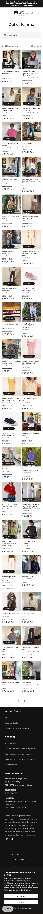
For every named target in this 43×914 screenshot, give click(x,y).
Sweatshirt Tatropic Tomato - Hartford (9, 505)
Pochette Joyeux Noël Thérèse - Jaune (10, 325)
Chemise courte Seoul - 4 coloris (11, 72)
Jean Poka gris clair (9, 469)
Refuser (21, 902)
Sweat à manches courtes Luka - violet (30, 470)
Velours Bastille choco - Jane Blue (11, 289)
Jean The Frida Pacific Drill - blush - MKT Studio (30, 363)
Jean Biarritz (27, 144)
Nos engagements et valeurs (18, 754)
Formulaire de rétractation (17, 728)
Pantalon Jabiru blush (10, 683)
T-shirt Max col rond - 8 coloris (11, 145)
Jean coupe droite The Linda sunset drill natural (11, 578)
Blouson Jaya (27, 577)
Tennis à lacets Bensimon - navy (9, 434)
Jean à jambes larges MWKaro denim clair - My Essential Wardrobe (31, 506)
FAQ (6, 717)
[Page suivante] (31, 701)
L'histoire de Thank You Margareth (20, 748)
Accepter (21, 896)
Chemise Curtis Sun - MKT (30, 399)
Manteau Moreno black (11, 614)
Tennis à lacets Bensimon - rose (28, 289)
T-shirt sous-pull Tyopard (28, 542)
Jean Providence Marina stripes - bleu (11, 362)
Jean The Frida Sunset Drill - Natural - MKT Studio (30, 253)
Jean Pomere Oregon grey (10, 180)
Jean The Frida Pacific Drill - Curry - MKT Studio (11, 399)
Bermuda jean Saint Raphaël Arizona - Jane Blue (31, 181)
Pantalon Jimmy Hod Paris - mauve (30, 217)
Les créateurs (11, 765)
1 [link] (11, 701)
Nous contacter (12, 723)
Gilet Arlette (26, 683)
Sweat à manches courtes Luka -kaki (9, 542)
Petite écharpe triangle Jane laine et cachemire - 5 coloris (31, 73)
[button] (4, 13)
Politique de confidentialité (17, 890)
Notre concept (11, 743)
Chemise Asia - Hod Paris (10, 648)
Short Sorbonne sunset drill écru (31, 434)
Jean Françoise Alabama (8, 252)
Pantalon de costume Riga (30, 648)
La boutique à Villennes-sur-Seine (20, 759)
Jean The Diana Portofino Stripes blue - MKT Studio (31, 326)
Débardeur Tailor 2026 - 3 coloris (11, 217)
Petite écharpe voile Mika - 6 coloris (31, 109)
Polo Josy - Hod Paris (30, 614)
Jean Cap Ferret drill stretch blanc (10, 109)
